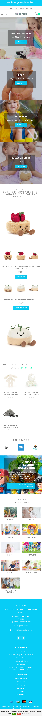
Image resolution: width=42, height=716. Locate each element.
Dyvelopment (24, 709)
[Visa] (30, 701)
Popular (28, 368)
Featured (14, 368)
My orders (21, 682)
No (19, 714)
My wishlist (21, 688)
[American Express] (11, 701)
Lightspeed (36, 706)
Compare (21, 691)
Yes (14, 714)
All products (21, 694)
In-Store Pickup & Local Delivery (21, 655)
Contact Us (21, 664)
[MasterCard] (24, 701)
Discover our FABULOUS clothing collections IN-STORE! (21, 668)
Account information (21, 679)
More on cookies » (28, 714)
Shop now (21, 125)
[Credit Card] (17, 701)
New (21, 368)
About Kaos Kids (21, 652)
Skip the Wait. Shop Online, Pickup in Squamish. (21, 3)
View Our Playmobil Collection (25, 486)
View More (21, 41)
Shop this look (21, 307)
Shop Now (21, 277)
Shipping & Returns (21, 661)
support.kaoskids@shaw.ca (22, 630)
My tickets (21, 685)
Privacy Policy (21, 658)
